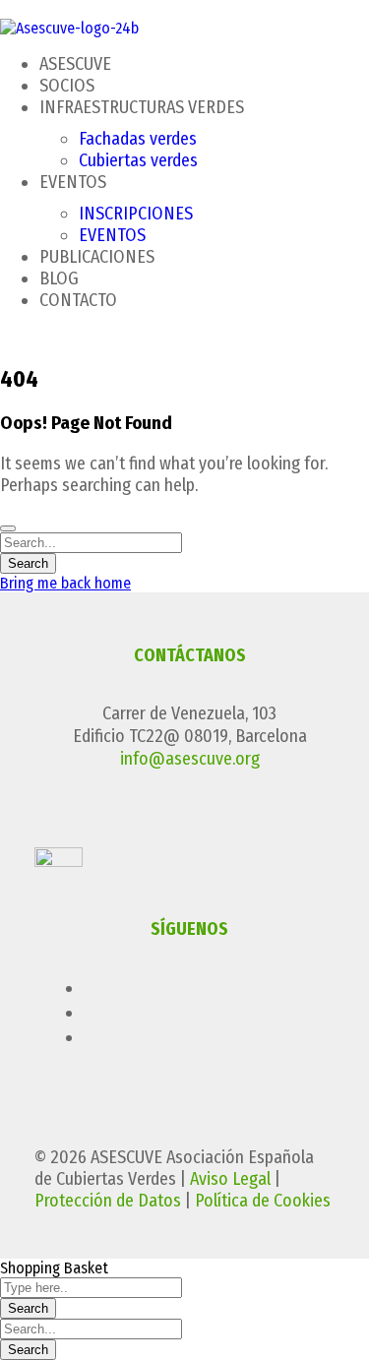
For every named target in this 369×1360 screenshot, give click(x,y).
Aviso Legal (230, 1179)
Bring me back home (65, 583)
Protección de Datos (107, 1200)
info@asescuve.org (190, 759)
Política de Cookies (263, 1200)
